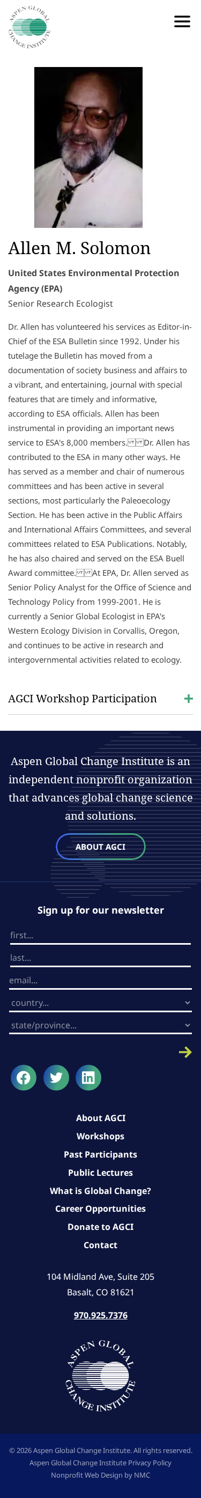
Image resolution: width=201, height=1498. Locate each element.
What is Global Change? (100, 1191)
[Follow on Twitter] (56, 1078)
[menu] (182, 21)
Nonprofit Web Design (87, 1475)
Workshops (100, 1136)
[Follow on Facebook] (23, 1078)
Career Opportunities (100, 1208)
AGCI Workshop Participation (82, 698)
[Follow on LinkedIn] (88, 1078)
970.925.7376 (101, 1315)
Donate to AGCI (100, 1227)
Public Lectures (100, 1172)
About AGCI (100, 846)
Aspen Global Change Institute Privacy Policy (100, 1462)
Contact (100, 1245)
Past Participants (100, 1154)
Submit (100, 1052)
